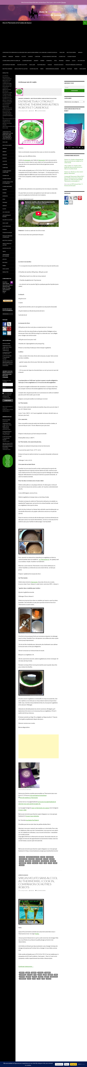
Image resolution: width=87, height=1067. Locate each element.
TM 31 (29, 863)
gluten (46, 859)
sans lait (53, 861)
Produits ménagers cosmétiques (74, 64)
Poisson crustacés (58, 64)
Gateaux (68, 60)
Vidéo (55, 863)
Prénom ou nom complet (7, 381)
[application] (74, 131)
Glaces (73, 60)
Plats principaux (41, 64)
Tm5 (41, 863)
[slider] (73, 147)
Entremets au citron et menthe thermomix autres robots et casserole (38, 104)
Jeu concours (81, 60)
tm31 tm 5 (35, 863)
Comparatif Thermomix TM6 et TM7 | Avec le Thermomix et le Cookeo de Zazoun (74, 178)
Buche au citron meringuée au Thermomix (73, 172)
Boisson (17, 56)
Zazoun (32, 110)
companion (23, 974)
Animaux (80, 52)
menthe (52, 859)
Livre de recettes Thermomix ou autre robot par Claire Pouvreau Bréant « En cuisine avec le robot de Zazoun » (30, 52)
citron (43, 856)
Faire (45, 974)
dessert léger (23, 859)
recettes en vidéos (71, 52)
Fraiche (50, 974)
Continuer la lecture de (25, 966)
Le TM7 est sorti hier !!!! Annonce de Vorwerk (73, 184)
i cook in (22, 976)
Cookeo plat (62, 56)
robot (46, 976)
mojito (22, 861)
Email (4, 387)
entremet (31, 859)
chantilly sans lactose (33, 856)
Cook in (30, 974)
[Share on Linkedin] (66, 202)
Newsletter (5, 72)
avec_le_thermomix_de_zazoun (40, 808)
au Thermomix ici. (44, 559)
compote (30, 56)
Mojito (37, 933)
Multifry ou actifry (22, 64)
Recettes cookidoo (7, 68)
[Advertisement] (44, 38)
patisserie (28, 861)
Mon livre (62, 52)
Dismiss (63, 2)
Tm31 (38, 978)
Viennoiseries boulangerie (52, 68)
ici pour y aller (22, 810)
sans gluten (36, 861)
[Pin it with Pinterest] (80, 198)
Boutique (69, 68)
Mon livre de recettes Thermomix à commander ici (73, 180)
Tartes (41, 68)
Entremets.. (49, 60)
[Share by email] (71, 202)
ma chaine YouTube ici (32, 820)
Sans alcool (54, 976)
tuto (50, 863)
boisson (34, 972)
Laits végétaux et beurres (9, 64)
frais (56, 974)
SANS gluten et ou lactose (21, 68)
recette (41, 976)
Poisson (50, 64)
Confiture (37, 56)
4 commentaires (41, 890)
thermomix (41, 160)
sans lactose (45, 861)
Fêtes (55, 60)
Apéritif (4, 56)
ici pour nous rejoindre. (32, 816)
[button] (74, 131)
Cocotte (23, 56)
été (35, 974)
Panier (75, 68)
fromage (61, 60)
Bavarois (22, 856)
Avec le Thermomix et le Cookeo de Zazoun (17, 23)
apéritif (22, 972)
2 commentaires (41, 110)
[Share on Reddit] (75, 198)
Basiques (11, 56)
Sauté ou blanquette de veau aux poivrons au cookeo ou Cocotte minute (73, 161)
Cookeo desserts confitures (49, 56)
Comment (47, 972)
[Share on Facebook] (66, 198)
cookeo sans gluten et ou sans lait (11, 60)
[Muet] (80, 148)
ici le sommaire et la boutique (38, 795)
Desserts (36, 60)
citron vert (50, 856)
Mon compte (83, 68)
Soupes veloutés (34, 68)
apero (27, 972)
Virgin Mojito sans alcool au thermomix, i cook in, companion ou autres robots (38, 882)
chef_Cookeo (67, 165)
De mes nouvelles (6, 343)
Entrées (42, 60)
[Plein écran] (82, 148)
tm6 (45, 863)
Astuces (63, 68)
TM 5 (34, 978)
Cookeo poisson (71, 56)
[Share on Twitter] (71, 198)
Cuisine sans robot (27, 60)
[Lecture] (66, 148)
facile (39, 974)
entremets (27, 160)
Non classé (32, 64)
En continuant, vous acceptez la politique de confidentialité (7, 395)
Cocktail (40, 972)
